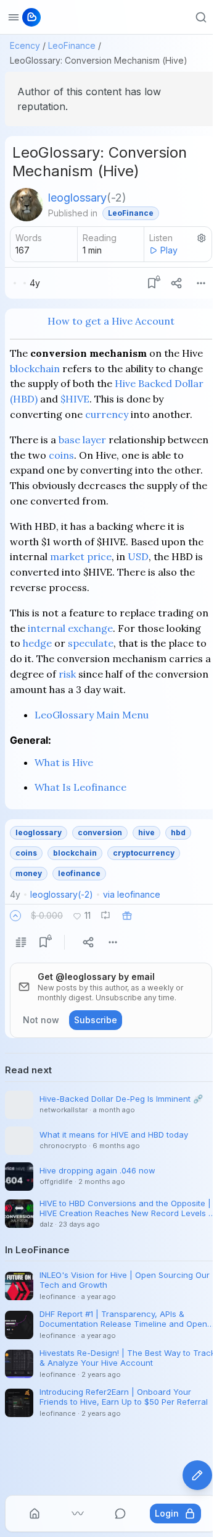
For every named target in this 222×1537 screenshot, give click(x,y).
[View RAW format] (21, 942)
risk (67, 674)
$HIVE (74, 399)
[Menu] (201, 283)
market (67, 556)
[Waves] (77, 1513)
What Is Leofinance (80, 787)
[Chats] (120, 1513)
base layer (82, 439)
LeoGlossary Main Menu (92, 715)
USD (138, 556)
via (131, 894)
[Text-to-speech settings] (202, 238)
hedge (37, 643)
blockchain (35, 368)
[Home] (34, 1513)
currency (106, 414)
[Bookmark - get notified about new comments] (152, 283)
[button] (15, 915)
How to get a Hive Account (111, 321)
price (99, 556)
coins (61, 455)
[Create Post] (197, 1475)
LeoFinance (72, 45)
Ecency (25, 45)
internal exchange (70, 628)
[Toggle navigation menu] (13, 17)
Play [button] (169, 250)
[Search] (201, 17)
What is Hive (64, 762)
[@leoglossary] (26, 204)
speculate (90, 643)
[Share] (176, 283)
